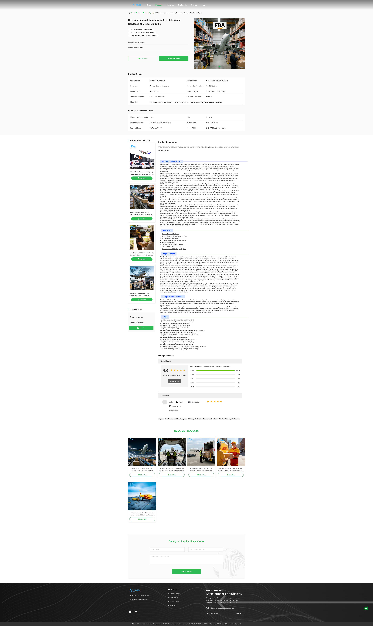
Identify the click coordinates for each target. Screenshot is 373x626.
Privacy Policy (136, 624)
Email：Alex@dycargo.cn (139, 599)
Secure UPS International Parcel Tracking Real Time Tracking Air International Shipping (139, 295)
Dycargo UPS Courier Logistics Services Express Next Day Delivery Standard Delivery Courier (141, 214)
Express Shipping (148, 13)
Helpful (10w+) (176, 406)
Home (148, 5)
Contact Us (182, 5)
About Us (170, 5)
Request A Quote (174, 58)
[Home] (136, 5)
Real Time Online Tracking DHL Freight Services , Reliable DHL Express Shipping (171, 469)
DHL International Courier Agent (175, 419)
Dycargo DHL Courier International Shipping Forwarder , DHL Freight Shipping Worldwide (142, 470)
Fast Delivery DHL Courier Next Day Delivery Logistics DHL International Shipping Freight (201, 470)
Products (158, 5)
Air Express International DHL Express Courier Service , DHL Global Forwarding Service (142, 514)
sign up (239, 613)
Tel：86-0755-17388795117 (140, 595)
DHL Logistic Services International (200, 419)
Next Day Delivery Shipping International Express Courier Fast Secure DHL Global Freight (230, 470)
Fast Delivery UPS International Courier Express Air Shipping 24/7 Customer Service (142, 255)
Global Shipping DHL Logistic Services (227, 419)
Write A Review (174, 381)
